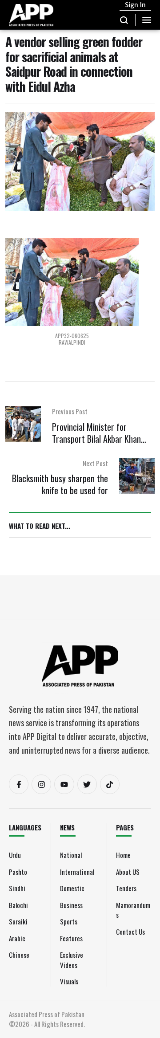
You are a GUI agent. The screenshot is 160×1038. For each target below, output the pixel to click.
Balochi (18, 905)
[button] (124, 20)
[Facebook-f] (18, 784)
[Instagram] (41, 784)
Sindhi (17, 888)
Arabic (17, 938)
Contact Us (130, 931)
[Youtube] (64, 784)
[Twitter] (87, 784)
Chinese (19, 954)
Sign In (135, 5)
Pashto (18, 872)
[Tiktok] (110, 784)
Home (123, 855)
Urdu (15, 855)
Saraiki (18, 921)
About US (128, 872)
